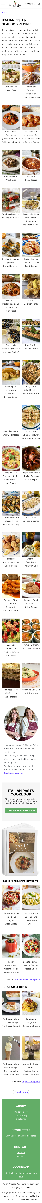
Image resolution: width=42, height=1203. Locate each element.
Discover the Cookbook (20, 810)
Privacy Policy (21, 1112)
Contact (21, 1156)
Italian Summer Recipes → (27, 979)
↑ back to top (21, 1092)
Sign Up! (10, 1136)
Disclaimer (21, 1119)
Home (4, 12)
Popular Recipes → (31, 1082)
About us (21, 1153)
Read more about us (13, 773)
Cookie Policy (21, 1115)
